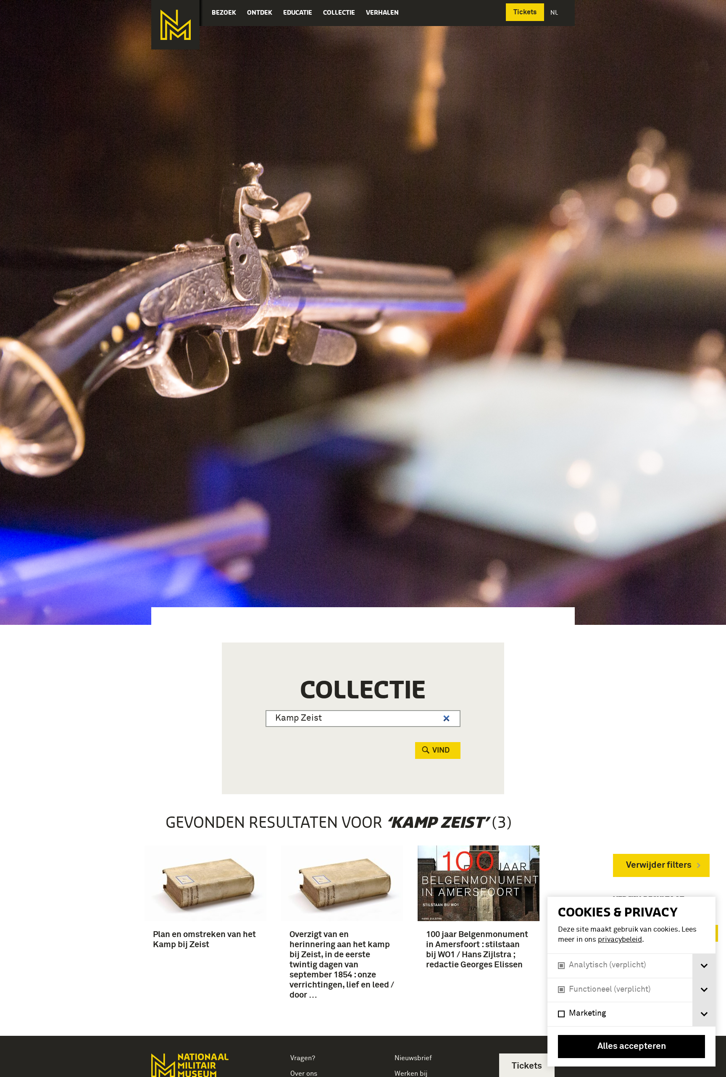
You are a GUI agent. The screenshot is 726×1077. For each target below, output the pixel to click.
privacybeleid (620, 939)
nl (555, 12)
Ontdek (259, 12)
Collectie (339, 12)
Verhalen (382, 12)
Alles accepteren (631, 1046)
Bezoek (224, 12)
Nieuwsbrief (413, 1058)
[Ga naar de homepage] (175, 25)
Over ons (303, 1073)
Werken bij (411, 1073)
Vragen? (302, 1058)
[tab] (703, 966)
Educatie (297, 12)
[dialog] (631, 981)
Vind (441, 750)
